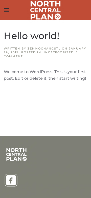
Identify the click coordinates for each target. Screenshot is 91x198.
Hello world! (31, 35)
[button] (6, 10)
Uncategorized (58, 52)
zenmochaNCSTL (44, 48)
